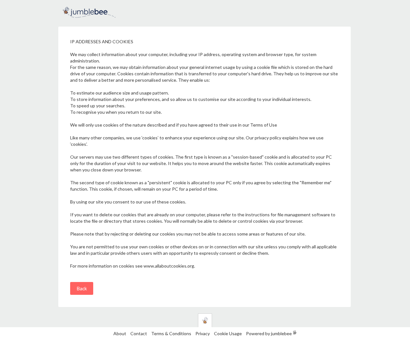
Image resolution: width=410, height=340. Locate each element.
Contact (138, 333)
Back (82, 288)
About (119, 333)
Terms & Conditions (171, 333)
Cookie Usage (228, 333)
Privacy (202, 333)
